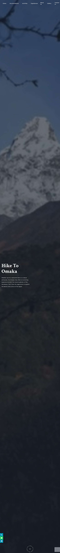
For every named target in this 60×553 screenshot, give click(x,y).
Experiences (34, 3)
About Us (42, 3)
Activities (24, 3)
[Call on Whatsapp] (1, 538)
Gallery (49, 3)
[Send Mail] (1, 541)
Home (4, 3)
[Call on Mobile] (1, 534)
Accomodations (14, 3)
